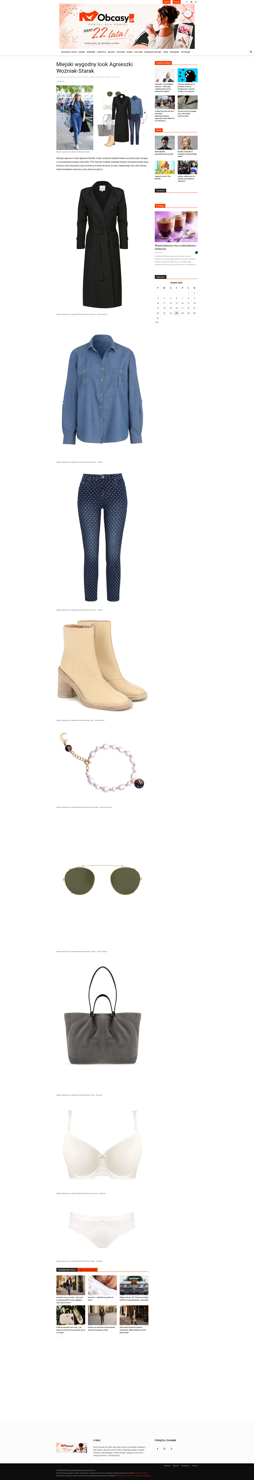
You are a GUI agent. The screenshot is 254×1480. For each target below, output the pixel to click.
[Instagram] (191, 2)
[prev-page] (58, 1337)
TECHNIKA (185, 52)
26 (171, 313)
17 (158, 308)
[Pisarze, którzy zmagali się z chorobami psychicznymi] (188, 102)
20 (177, 308)
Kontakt (195, 1466)
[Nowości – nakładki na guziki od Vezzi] (102, 1285)
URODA (81, 52)
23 (194, 308)
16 (194, 303)
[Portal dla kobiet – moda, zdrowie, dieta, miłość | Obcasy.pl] (127, 26)
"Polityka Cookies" (140, 1473)
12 (171, 303)
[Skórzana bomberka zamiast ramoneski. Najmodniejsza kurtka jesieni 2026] (134, 1315)
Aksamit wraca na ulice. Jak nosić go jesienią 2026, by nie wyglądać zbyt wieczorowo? (69, 1300)
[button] (251, 52)
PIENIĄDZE (174, 52)
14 (182, 303)
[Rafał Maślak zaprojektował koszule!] (165, 142)
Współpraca (185, 1466)
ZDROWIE (91, 52)
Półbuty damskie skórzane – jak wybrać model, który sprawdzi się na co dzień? (70, 1330)
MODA (129, 52)
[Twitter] (196, 2)
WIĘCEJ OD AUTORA (87, 1270)
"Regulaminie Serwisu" (125, 1475)
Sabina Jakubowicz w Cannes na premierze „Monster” (186, 178)
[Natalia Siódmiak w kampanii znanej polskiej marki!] (188, 142)
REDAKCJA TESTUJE (152, 52)
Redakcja (167, 1466)
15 (188, 303)
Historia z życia (69, 52)
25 (164, 313)
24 (158, 313)
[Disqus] (102, 1381)
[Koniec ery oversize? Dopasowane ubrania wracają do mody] (102, 1315)
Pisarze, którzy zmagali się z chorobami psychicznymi (187, 113)
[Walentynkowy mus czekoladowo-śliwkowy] (176, 226)
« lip (156, 322)
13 (177, 303)
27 (177, 313)
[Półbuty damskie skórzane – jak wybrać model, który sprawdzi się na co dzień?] (70, 1315)
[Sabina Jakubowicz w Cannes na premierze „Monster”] (188, 167)
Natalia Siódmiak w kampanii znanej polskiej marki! (187, 154)
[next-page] (62, 1337)
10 (158, 303)
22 (188, 308)
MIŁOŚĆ (111, 52)
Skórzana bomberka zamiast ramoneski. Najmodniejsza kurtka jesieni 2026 (133, 1330)
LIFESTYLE (101, 52)
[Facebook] (187, 2)
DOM (165, 52)
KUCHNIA (121, 52)
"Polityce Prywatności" (143, 1475)
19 (171, 308)
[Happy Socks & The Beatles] (165, 167)
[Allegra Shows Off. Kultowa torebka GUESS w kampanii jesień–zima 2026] (134, 1285)
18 (164, 308)
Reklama (176, 1466)
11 (164, 303)
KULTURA (138, 52)
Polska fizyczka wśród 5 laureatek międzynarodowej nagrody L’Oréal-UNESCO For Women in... (164, 116)
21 (182, 308)
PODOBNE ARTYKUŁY (67, 1270)
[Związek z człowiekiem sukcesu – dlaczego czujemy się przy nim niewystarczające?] (165, 75)
